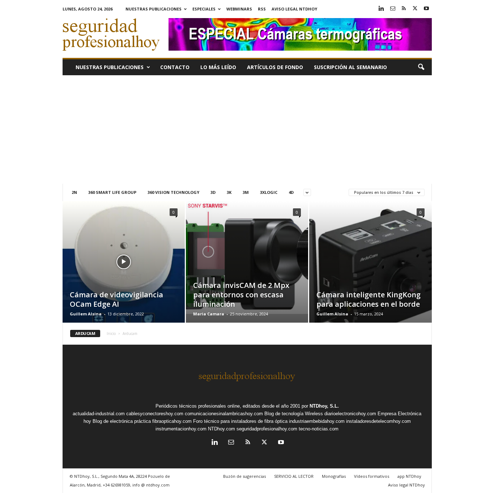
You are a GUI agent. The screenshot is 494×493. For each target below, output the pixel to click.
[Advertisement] (247, 129)
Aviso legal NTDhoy (294, 9)
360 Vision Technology (173, 192)
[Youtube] (426, 9)
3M (246, 192)
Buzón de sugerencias (244, 476)
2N (74, 192)
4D (291, 192)
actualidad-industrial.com (99, 413)
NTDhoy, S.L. (324, 406)
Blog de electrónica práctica (122, 421)
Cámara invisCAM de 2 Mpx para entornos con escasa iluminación (241, 294)
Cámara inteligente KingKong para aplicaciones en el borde (368, 299)
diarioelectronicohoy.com (350, 413)
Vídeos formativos (371, 476)
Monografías (334, 476)
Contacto (174, 67)
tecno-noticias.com (318, 429)
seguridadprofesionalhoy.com (267, 429)
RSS (262, 9)
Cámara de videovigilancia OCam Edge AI (116, 299)
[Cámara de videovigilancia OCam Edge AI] (124, 266)
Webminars (239, 9)
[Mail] (392, 9)
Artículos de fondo (275, 67)
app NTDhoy (409, 476)
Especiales (204, 9)
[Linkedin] (381, 9)
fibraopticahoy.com (172, 421)
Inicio (111, 333)
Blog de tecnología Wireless (293, 413)
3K (229, 192)
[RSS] (404, 9)
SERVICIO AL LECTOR (294, 476)
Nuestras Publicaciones (153, 9)
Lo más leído (218, 67)
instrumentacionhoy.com (181, 429)
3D (213, 192)
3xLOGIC (268, 192)
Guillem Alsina (86, 313)
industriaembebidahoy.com (317, 421)
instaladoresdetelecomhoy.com (378, 421)
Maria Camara (208, 313)
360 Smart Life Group (112, 192)
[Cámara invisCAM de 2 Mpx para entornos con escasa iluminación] (247, 257)
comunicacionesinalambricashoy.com (224, 413)
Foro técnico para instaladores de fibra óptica (240, 421)
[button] (421, 67)
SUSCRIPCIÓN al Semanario (350, 67)
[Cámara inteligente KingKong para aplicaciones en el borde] (370, 273)
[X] (415, 9)
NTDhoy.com (221, 429)
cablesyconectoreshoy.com (154, 413)
